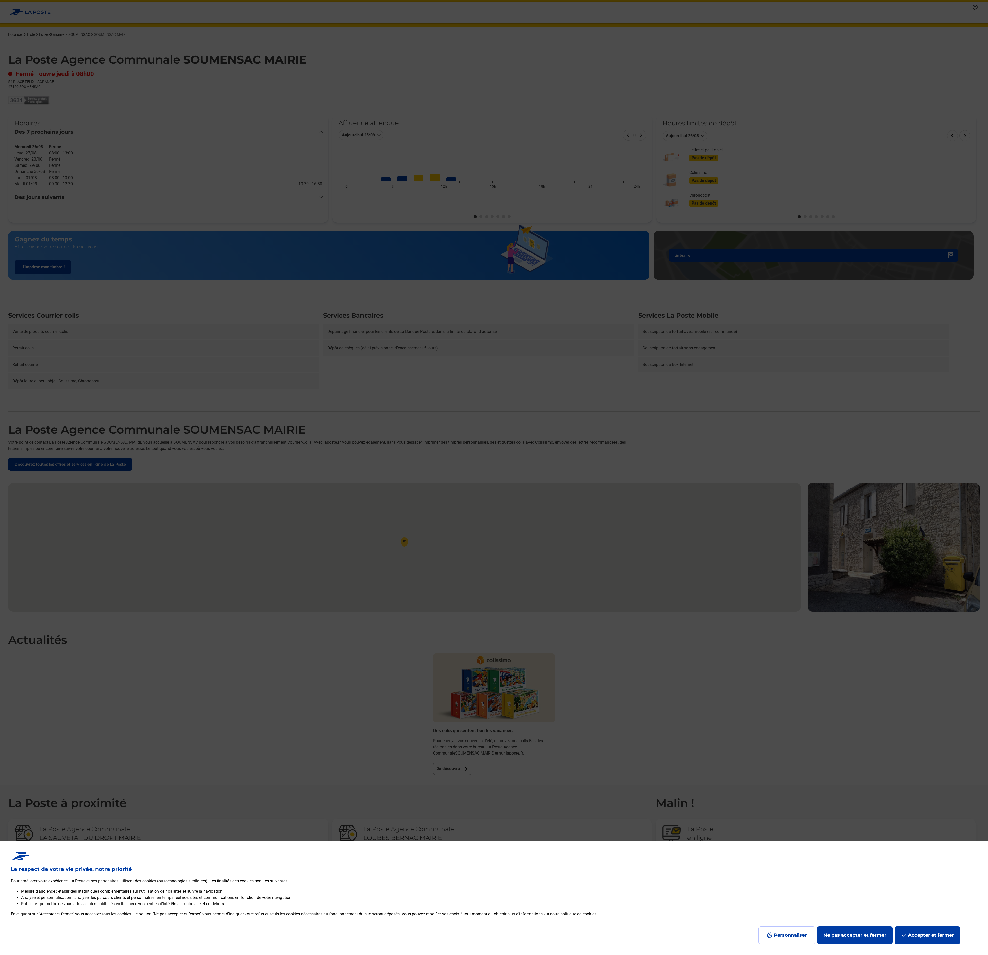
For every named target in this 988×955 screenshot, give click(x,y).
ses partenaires (104, 881)
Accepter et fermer (931, 935)
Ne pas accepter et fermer (854, 935)
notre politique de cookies (573, 914)
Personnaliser (790, 935)
